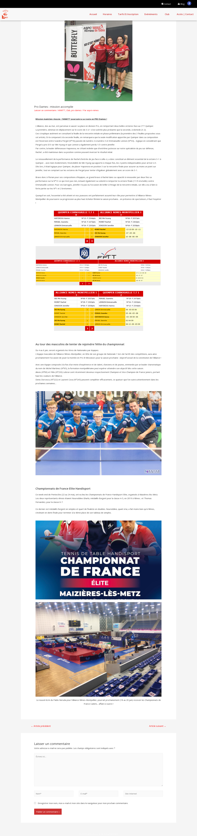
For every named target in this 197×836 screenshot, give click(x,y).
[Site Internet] (143, 794)
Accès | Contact (185, 14)
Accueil (93, 14)
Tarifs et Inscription (128, 14)
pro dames (76, 110)
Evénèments (150, 14)
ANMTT (61, 110)
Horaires (107, 14)
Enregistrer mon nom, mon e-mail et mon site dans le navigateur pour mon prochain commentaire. (83, 803)
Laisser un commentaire (45, 110)
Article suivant (157, 726)
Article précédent (41, 726)
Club (167, 14)
